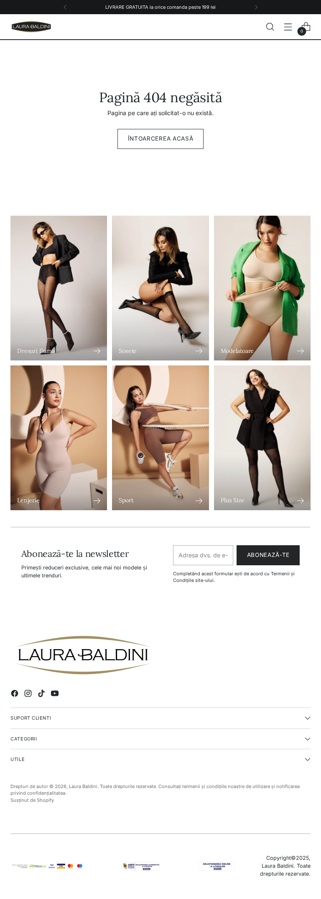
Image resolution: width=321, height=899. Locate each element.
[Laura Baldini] (31, 26)
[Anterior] (65, 7)
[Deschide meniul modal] (288, 26)
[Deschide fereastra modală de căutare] (270, 26)
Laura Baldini (83, 786)
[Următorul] (256, 7)
